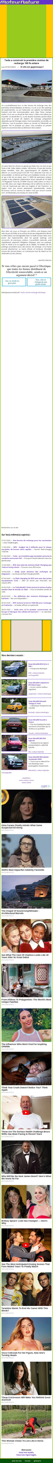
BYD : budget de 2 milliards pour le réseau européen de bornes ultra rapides (26, 548)
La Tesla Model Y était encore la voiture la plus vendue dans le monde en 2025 (26, 588)
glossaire (37, 1461)
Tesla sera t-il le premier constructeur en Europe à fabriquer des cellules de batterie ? (26, 610)
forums (27, 1461)
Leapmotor (32, 694)
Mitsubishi (32, 770)
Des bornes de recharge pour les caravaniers (32, 540)
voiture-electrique (44, 694)
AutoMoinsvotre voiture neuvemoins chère (26, 780)
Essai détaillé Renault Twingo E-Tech (37, 702)
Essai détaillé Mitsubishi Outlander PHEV (38, 758)
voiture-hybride (38, 752)
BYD (29, 673)
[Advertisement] (26, 31)
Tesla (23, 292)
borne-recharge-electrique (36, 292)
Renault (31, 712)
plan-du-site (17, 1461)
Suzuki (31, 733)
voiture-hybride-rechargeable (36, 674)
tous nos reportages (26, 1455)
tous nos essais (26, 1452)
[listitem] (14, 282)
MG (29, 752)
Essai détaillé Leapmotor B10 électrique (38, 684)
